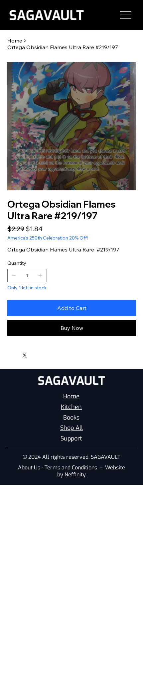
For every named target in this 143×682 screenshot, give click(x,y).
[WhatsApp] (9, 353)
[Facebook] (13, 353)
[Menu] (126, 15)
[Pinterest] (18, 353)
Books (71, 418)
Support (71, 438)
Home (71, 396)
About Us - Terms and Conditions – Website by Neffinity (71, 471)
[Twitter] (24, 355)
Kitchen (71, 407)
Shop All (71, 428)
